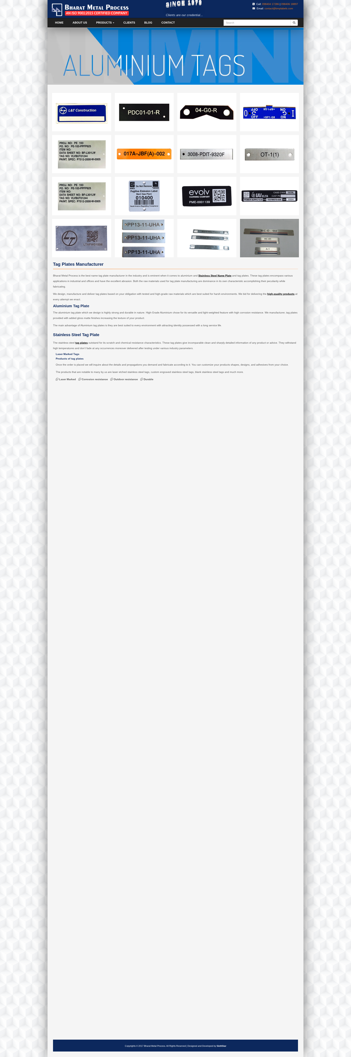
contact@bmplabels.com (279, 8)
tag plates (81, 342)
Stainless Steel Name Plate (214, 275)
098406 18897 (289, 4)
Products (104, 22)
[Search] (294, 23)
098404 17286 (270, 4)
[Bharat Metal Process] (90, 10)
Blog (148, 22)
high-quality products (281, 293)
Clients (129, 22)
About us (80, 22)
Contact (168, 22)
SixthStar (221, 1046)
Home (59, 22)
